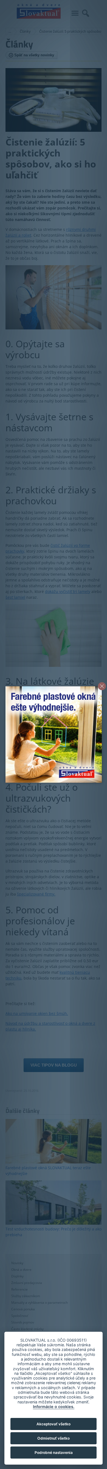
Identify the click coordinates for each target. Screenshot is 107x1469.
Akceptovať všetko (53, 1424)
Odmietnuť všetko (53, 1438)
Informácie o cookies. (53, 1406)
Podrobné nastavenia (54, 1452)
